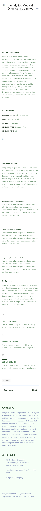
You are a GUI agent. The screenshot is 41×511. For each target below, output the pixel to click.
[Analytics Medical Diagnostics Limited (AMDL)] (20, 7)
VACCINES (6, 380)
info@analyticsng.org (14, 478)
